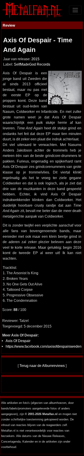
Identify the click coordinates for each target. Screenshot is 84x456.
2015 (35, 59)
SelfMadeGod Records (32, 64)
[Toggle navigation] (75, 10)
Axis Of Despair (18, 341)
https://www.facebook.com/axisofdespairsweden (44, 346)
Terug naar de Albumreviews (42, 366)
